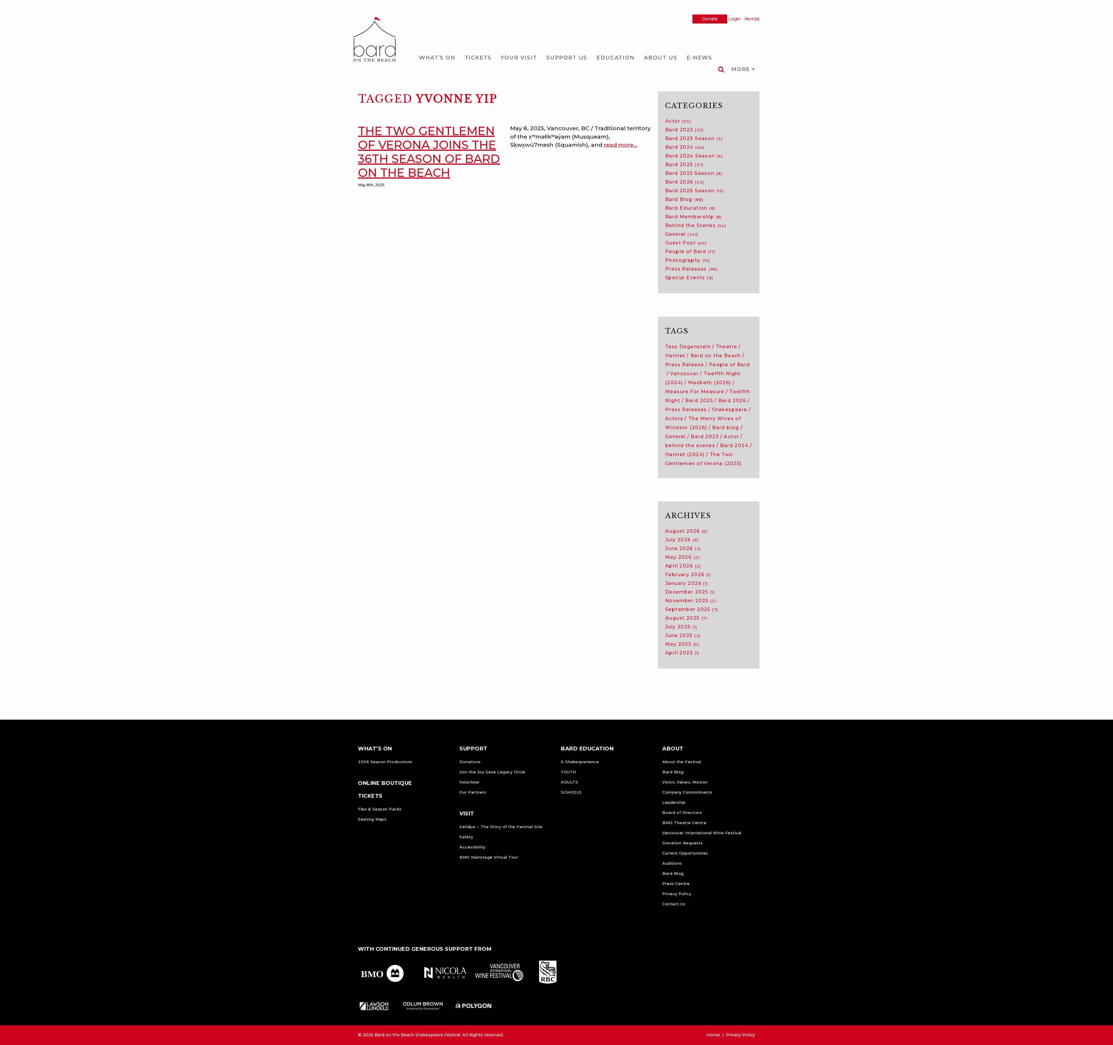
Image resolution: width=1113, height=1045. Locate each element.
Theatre (726, 346)
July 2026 (682, 540)
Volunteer (469, 782)
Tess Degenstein (688, 346)
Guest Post (686, 243)
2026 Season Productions (385, 761)
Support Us (566, 58)
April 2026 (683, 566)
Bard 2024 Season (694, 156)
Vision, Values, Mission (685, 782)
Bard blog (725, 427)
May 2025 (682, 644)
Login (734, 18)
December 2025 (690, 592)
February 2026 (688, 574)
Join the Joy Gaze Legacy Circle (492, 772)
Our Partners (472, 792)
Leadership (673, 802)
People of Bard (690, 251)
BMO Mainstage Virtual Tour (488, 857)
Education (615, 58)
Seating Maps (372, 819)
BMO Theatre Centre (684, 822)
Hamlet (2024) (685, 454)
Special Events (689, 277)
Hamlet (675, 355)
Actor (678, 121)
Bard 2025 (684, 164)
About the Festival (681, 761)
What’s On (437, 58)
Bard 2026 (684, 182)
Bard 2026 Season (694, 190)
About (672, 748)
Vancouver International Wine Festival (701, 832)
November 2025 (690, 600)
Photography (687, 260)
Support (473, 748)
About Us (660, 58)
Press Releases (691, 269)
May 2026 (682, 557)
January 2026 (686, 583)
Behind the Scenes (695, 225)
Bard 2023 (684, 130)
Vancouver (684, 373)
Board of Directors (682, 812)
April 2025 (682, 653)
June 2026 (683, 548)
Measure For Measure (694, 391)
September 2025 (691, 609)
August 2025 (686, 618)
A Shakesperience (580, 761)
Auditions (672, 863)
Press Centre (676, 883)
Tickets (478, 58)
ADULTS (569, 782)
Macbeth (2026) (709, 382)
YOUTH (568, 772)
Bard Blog (684, 199)
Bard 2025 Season (693, 173)
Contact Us (673, 903)
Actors (674, 418)
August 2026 (686, 531)
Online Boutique (385, 783)
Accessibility (472, 847)
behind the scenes (690, 445)
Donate (710, 18)
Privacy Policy (676, 893)
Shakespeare (729, 409)
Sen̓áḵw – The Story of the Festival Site (501, 826)
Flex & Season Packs (380, 809)
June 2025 (683, 635)
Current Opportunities (685, 853)
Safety (466, 836)
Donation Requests (682, 843)
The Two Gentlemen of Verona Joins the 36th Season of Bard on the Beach (429, 152)
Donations (470, 761)
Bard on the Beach (715, 355)
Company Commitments (687, 792)
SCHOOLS (571, 792)
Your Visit (519, 58)
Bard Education (690, 208)
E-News (699, 58)
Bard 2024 (685, 147)
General (681, 234)
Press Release (684, 364)
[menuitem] (437, 58)
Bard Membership (693, 216)
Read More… (620, 144)
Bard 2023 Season (694, 138)
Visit (466, 813)
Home (713, 1034)
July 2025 (681, 626)
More (741, 69)
